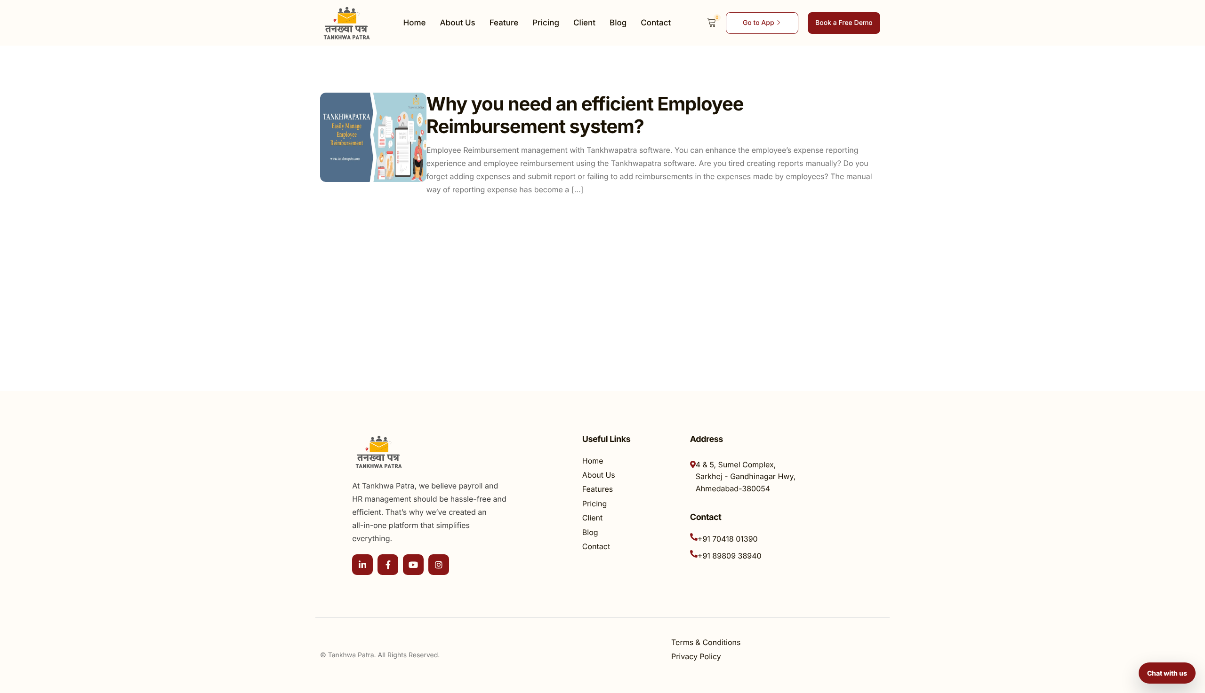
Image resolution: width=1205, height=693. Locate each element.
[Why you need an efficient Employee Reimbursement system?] (373, 137)
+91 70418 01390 (728, 538)
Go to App (758, 23)
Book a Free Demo (844, 23)
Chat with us (1167, 673)
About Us (457, 23)
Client (584, 23)
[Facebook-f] (388, 564)
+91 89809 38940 (730, 555)
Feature (504, 23)
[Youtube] (413, 564)
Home (414, 23)
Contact (656, 23)
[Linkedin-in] (362, 564)
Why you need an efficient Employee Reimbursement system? (585, 115)
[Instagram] (438, 564)
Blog (618, 23)
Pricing (545, 23)
